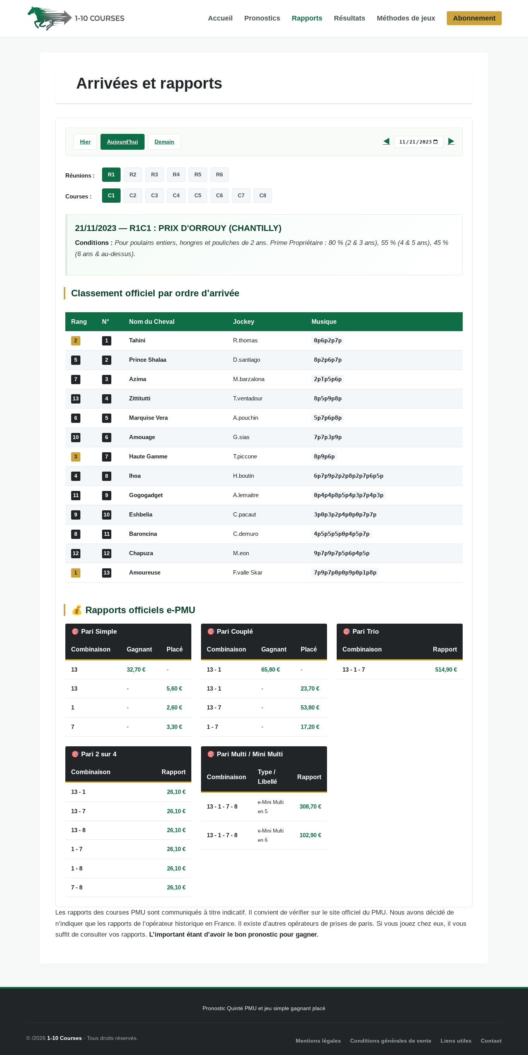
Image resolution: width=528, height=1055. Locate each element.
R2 (132, 174)
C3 (154, 195)
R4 (176, 174)
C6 (219, 195)
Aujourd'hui (122, 142)
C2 (132, 195)
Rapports (307, 18)
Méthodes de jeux (406, 18)
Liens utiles (456, 1041)
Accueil (220, 18)
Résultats (349, 18)
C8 (262, 195)
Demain (164, 142)
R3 (154, 174)
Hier (85, 142)
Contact (491, 1041)
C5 (197, 195)
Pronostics (262, 18)
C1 (111, 195)
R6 (219, 174)
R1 (111, 174)
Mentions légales (318, 1041)
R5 (197, 174)
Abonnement (474, 18)
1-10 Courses (64, 1038)
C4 (176, 195)
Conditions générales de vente (390, 1041)
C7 (241, 195)
